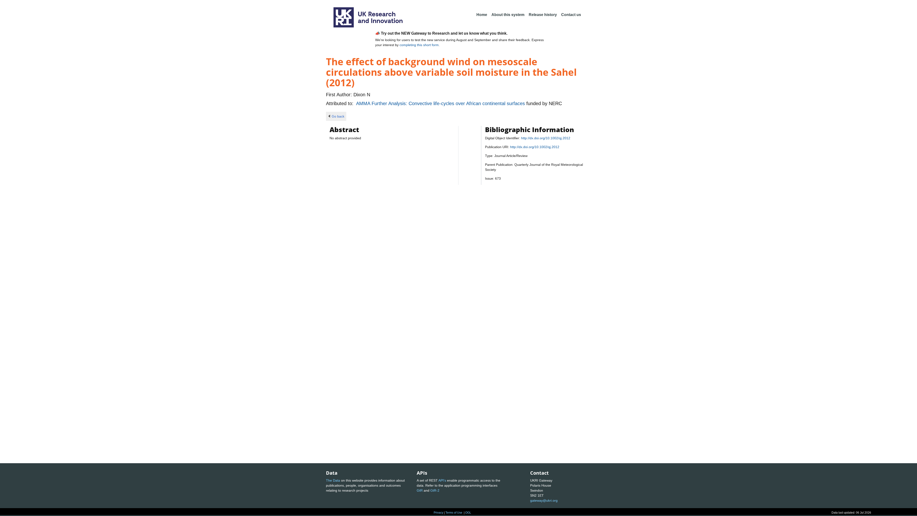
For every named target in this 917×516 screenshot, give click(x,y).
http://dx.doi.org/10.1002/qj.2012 (545, 138)
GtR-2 (434, 490)
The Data (333, 480)
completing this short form (419, 45)
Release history (543, 15)
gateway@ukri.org (544, 500)
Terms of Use (453, 512)
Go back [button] (338, 116)
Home (481, 15)
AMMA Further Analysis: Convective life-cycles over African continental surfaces (441, 103)
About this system (507, 15)
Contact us (571, 15)
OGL (468, 512)
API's (442, 480)
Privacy (438, 512)
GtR (420, 490)
